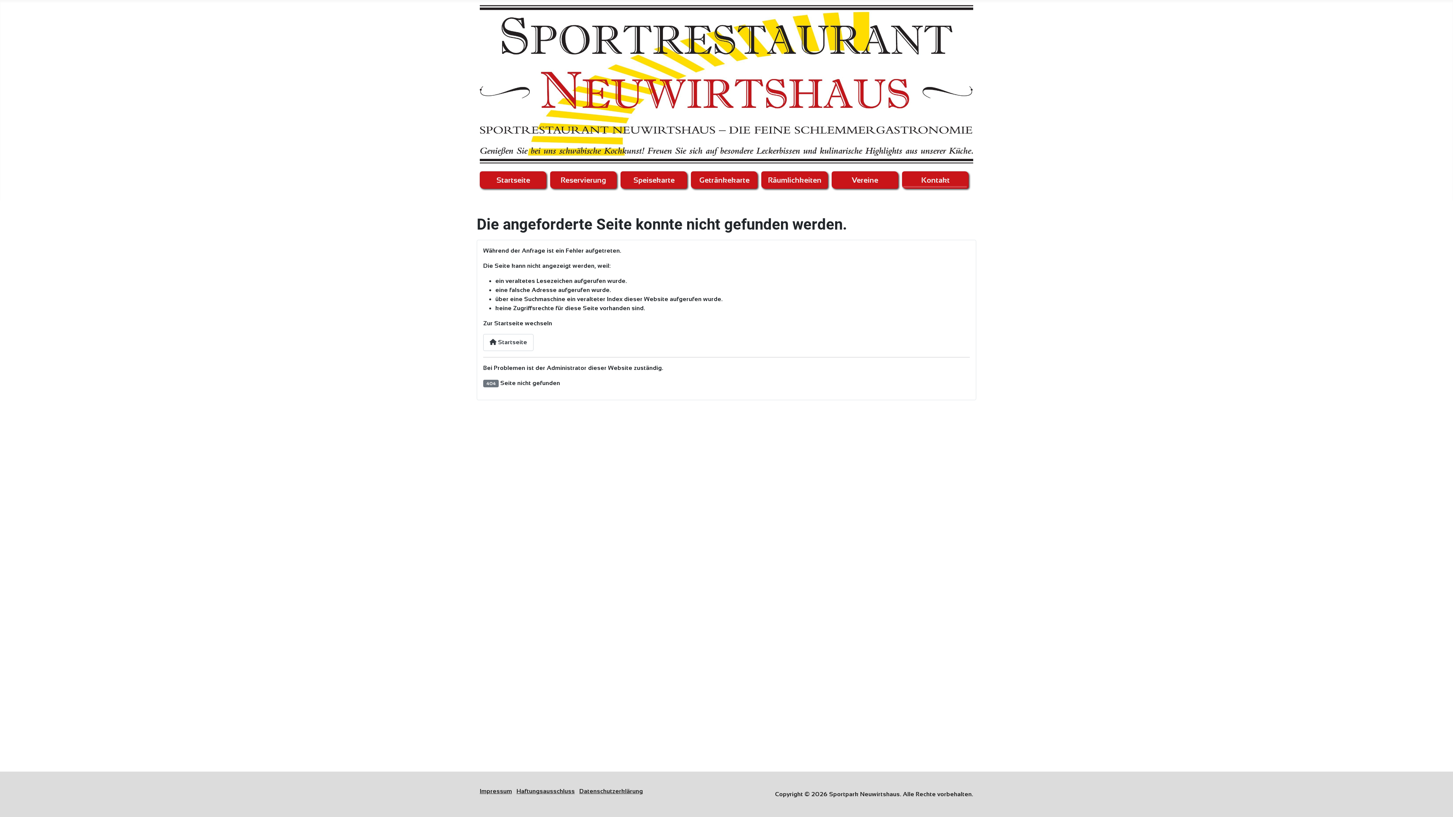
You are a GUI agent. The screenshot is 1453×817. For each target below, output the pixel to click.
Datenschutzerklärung (611, 791)
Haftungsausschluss (545, 791)
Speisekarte (654, 180)
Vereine (865, 180)
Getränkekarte (724, 180)
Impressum (496, 791)
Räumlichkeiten (794, 180)
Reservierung (583, 180)
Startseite (513, 180)
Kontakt (935, 180)
